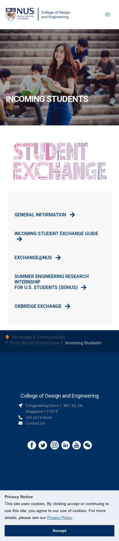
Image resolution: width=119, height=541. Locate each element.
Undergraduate (51, 337)
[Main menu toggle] (108, 15)
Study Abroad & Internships (35, 343)
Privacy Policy (59, 517)
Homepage (22, 337)
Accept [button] (59, 530)
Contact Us (35, 423)
